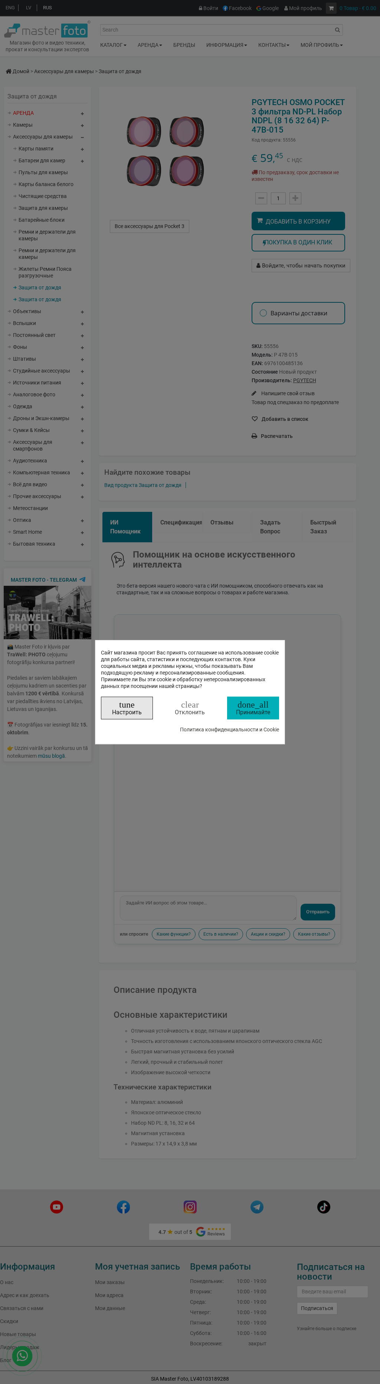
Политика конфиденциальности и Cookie (229, 729)
